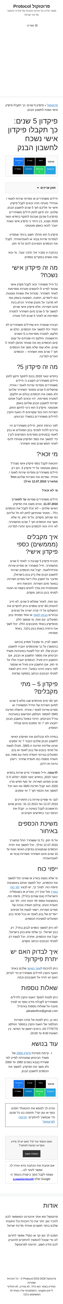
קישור (40, 160)
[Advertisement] (31, 64)
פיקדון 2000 (23, 1053)
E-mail (29, 160)
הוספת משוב (31, 1153)
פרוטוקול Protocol (31, 6)
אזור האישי (34, 968)
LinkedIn (28, 169)
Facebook (19, 161)
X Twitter (18, 169)
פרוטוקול (52, 105)
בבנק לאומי (40, 615)
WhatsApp (39, 170)
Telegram (50, 169)
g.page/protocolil (23, 1178)
